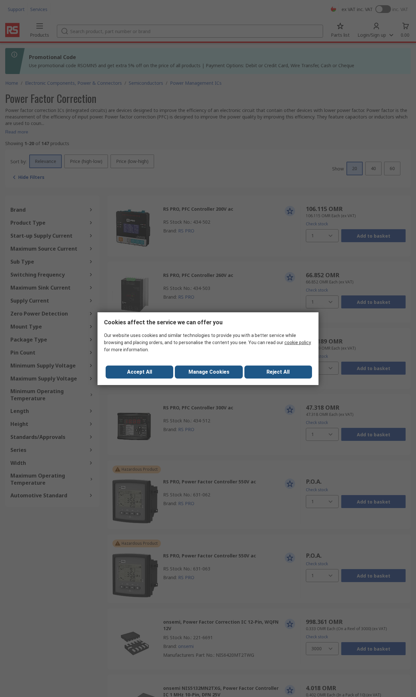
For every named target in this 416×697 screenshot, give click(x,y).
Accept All (139, 372)
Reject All (278, 372)
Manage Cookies (208, 372)
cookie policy (297, 342)
